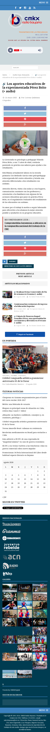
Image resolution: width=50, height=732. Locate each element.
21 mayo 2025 (11, 98)
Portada (22, 375)
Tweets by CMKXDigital (11, 690)
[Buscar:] (25, 67)
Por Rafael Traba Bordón (37, 297)
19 (19, 483)
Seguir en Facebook (25, 334)
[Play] (10, 50)
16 (44, 479)
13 (25, 479)
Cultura (6, 375)
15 (38, 479)
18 (12, 483)
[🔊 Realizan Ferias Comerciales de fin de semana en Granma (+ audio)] (7, 297)
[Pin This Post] (25, 119)
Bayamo (12, 261)
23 (44, 483)
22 (38, 483)
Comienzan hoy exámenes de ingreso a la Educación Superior (30, 305)
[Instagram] (25, 7)
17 (6, 483)
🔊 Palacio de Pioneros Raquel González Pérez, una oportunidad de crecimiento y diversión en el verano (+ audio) (30, 319)
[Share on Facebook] (25, 108)
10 (6, 479)
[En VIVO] (34, 7)
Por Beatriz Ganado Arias (37, 325)
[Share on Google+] (25, 125)
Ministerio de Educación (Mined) (18, 266)
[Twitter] (20, 7)
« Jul (4, 497)
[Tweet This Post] (25, 114)
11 (12, 479)
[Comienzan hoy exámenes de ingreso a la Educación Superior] (7, 309)
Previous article (25, 274)
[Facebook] (15, 7)
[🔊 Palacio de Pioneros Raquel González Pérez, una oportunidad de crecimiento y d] (7, 321)
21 (31, 483)
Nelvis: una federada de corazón (16, 404)
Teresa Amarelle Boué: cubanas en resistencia (22, 428)
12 (19, 479)
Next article (25, 276)
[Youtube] (30, 7)
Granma (14, 375)
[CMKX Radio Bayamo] (25, 20)
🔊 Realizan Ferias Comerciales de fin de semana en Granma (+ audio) (30, 293)
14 (31, 479)
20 (25, 483)
